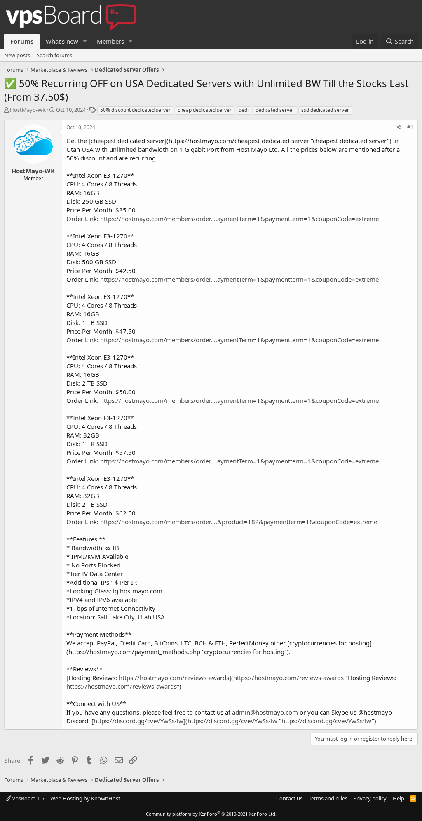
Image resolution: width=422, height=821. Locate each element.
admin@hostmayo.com (265, 712)
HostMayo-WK (28, 109)
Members (110, 41)
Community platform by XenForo (211, 814)
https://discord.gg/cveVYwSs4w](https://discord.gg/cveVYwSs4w (185, 721)
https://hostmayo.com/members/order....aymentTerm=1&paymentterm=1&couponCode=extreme (239, 218)
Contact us (289, 798)
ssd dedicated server (325, 109)
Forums (21, 41)
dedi (244, 109)
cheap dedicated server (205, 109)
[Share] (399, 127)
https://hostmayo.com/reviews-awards (121, 686)
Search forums (54, 55)
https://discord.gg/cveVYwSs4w (326, 721)
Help (398, 798)
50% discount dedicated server (135, 109)
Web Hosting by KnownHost (85, 798)
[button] (85, 41)
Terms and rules (328, 798)
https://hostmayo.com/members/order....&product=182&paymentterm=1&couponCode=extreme (238, 522)
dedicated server (275, 109)
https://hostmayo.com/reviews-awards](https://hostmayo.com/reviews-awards (231, 677)
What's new (62, 41)
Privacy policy (370, 798)
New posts (17, 55)
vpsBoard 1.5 (27, 798)
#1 (410, 127)
